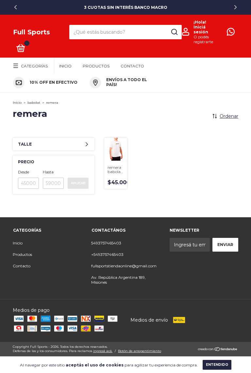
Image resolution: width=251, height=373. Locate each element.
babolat (33, 102)
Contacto (132, 65)
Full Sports (31, 32)
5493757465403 (106, 242)
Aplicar (78, 183)
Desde (23, 171)
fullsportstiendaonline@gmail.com (124, 265)
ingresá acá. (102, 351)
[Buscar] (174, 32)
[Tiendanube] (217, 349)
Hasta (48, 171)
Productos (96, 65)
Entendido (217, 365)
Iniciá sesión (200, 29)
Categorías (34, 65)
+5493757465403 (107, 254)
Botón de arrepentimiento (139, 351)
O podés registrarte (203, 39)
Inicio (65, 65)
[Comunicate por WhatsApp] (231, 33)
